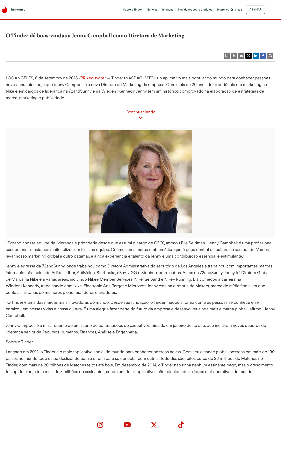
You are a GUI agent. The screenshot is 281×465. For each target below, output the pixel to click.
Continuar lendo (140, 111)
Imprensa (223, 9)
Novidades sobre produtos (195, 9)
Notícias (152, 9)
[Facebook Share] (263, 56)
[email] (241, 56)
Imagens (167, 9)
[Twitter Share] (248, 56)
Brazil (238, 9)
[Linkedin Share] (256, 56)
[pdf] (227, 56)
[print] (270, 56)
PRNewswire (92, 77)
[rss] (234, 56)
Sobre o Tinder (132, 9)
